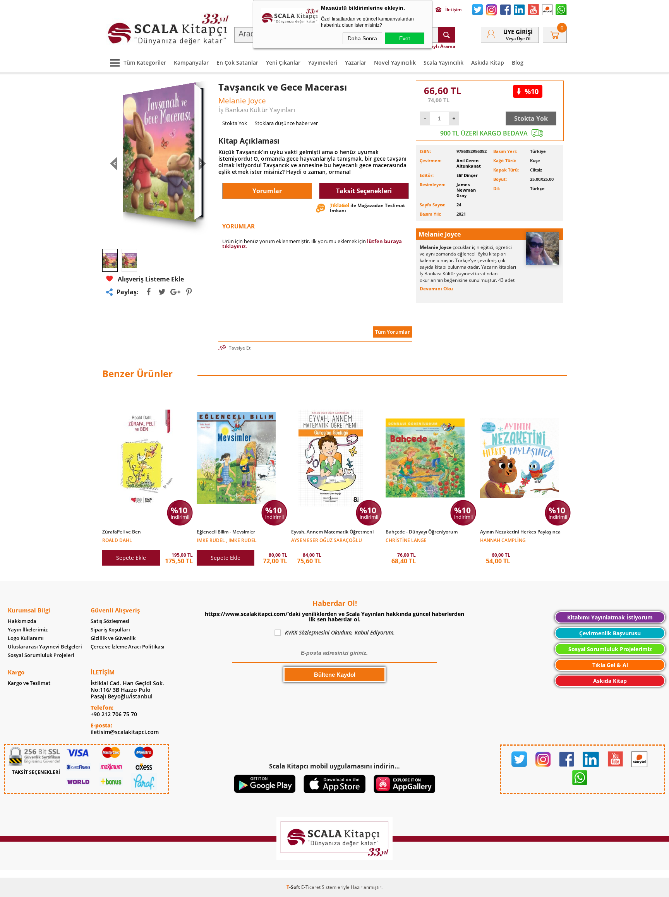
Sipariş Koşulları (110, 629)
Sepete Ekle (131, 557)
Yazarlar (355, 62)
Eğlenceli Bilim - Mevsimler (226, 532)
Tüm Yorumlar (392, 331)
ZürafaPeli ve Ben (121, 532)
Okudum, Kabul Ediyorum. (340, 632)
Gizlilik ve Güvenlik (113, 638)
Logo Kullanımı (26, 638)
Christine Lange (406, 540)
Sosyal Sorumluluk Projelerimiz (610, 649)
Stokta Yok (531, 118)
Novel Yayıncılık (395, 62)
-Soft (293, 887)
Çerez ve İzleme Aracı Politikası (128, 646)
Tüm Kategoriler (145, 62)
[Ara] (446, 35)
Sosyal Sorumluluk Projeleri (41, 655)
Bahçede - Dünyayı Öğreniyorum (422, 532)
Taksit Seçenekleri (364, 191)
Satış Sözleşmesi (110, 621)
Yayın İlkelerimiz (28, 629)
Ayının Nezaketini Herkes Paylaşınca (520, 532)
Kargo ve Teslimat (29, 683)
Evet (404, 38)
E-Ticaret (311, 887)
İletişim (453, 9)
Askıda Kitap (487, 62)
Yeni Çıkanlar (283, 62)
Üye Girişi (518, 32)
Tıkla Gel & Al (610, 665)
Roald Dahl (117, 540)
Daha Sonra (362, 38)
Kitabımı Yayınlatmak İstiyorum (610, 617)
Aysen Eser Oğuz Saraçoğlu (326, 540)
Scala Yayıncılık (443, 62)
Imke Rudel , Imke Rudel (227, 540)
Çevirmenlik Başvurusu (610, 633)
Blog (517, 62)
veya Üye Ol (518, 38)
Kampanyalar (191, 62)
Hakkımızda (22, 621)
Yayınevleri (322, 62)
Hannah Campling (503, 540)
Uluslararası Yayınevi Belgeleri (45, 646)
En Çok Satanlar (237, 62)
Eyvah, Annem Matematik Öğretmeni (332, 532)
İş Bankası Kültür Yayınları (256, 109)
